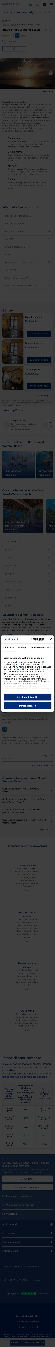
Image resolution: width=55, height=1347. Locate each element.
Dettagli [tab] (22, 647)
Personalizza (25, 705)
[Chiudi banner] (51, 639)
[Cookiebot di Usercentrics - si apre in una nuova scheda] (32, 639)
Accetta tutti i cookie (27, 697)
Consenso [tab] (8, 647)
